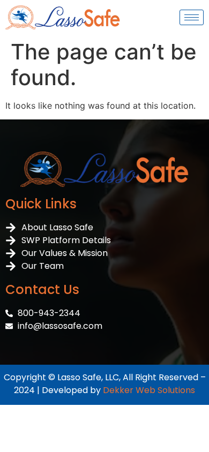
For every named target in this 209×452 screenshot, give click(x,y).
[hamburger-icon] (192, 17)
